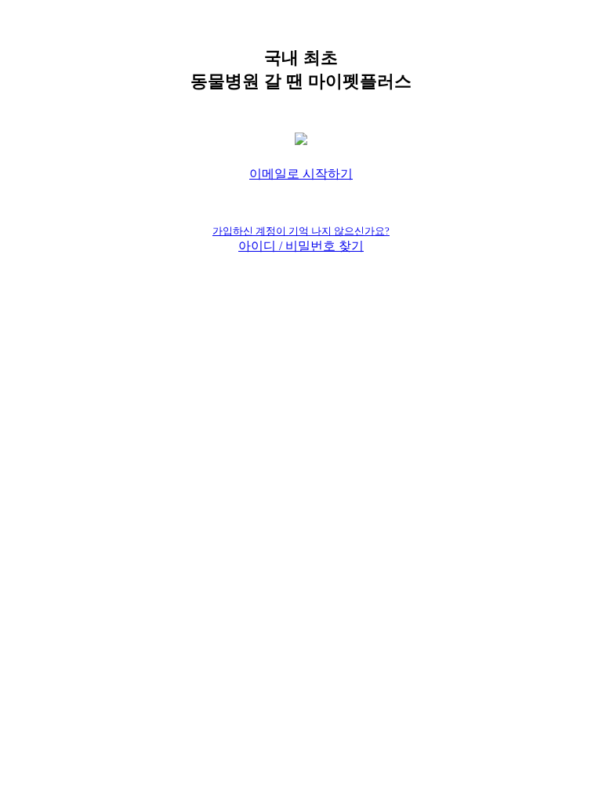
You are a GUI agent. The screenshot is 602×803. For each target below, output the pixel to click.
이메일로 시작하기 (301, 173)
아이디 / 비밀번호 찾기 (301, 246)
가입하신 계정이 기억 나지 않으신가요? (301, 231)
